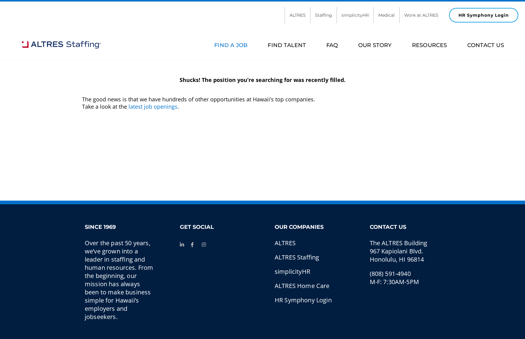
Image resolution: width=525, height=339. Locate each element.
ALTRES (298, 15)
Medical (386, 15)
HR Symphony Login (483, 15)
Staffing (323, 15)
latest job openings (153, 106)
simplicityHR (355, 15)
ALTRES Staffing (297, 257)
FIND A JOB (231, 45)
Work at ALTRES (421, 15)
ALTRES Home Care (302, 286)
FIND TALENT (287, 45)
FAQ (332, 45)
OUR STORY (375, 45)
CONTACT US (485, 45)
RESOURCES (429, 45)
